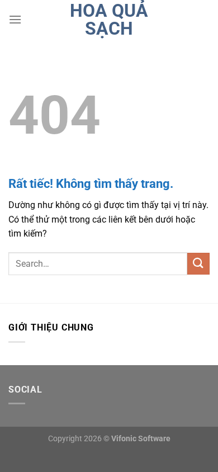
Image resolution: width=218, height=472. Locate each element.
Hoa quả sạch (109, 19)
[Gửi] (198, 264)
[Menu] (15, 19)
